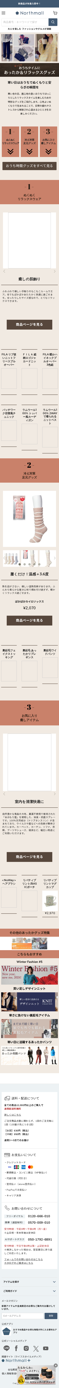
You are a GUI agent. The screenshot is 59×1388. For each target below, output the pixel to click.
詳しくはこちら (12, 1115)
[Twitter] (36, 1349)
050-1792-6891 (40, 1239)
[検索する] (53, 22)
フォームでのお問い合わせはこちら (23, 1259)
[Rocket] (10, 154)
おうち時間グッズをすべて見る (29, 166)
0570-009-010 (39, 1223)
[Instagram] (26, 1348)
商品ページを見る (29, 324)
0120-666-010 (39, 1216)
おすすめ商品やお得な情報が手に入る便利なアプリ (35, 1331)
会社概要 (13, 1369)
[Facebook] (16, 1348)
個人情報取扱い (10, 1373)
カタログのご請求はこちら (18, 1263)
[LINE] (6, 1348)
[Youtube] (46, 1348)
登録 (51, 1315)
